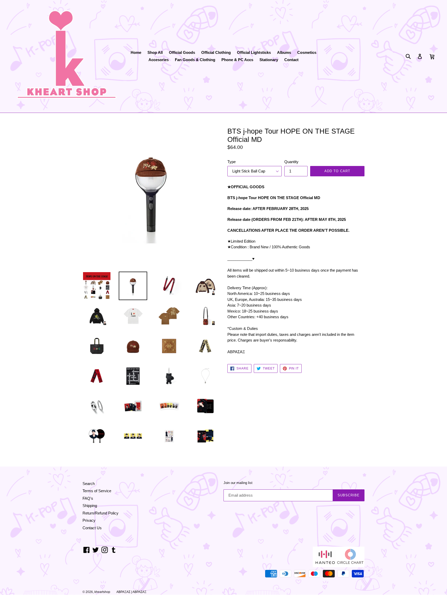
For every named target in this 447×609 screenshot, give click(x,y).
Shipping (90, 505)
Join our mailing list (238, 483)
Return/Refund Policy (100, 513)
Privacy (89, 520)
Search (89, 483)
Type (231, 162)
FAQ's (88, 498)
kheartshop (102, 592)
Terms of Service (97, 491)
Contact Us (92, 528)
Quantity (291, 162)
